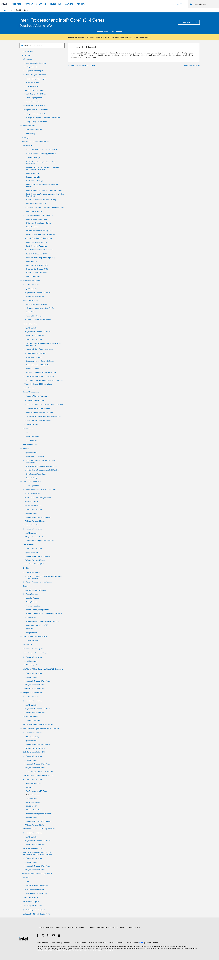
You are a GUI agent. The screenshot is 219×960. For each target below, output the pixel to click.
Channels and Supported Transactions (39, 814)
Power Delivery (28, 388)
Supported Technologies (34, 71)
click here (124, 37)
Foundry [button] (81, 4)
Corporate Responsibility (107, 927)
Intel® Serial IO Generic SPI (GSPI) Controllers (39, 829)
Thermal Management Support (35, 79)
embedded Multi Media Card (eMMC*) (36, 914)
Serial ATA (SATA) (29, 544)
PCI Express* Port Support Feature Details (39, 541)
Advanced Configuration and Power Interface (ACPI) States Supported (43, 344)
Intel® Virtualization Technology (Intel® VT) (41, 154)
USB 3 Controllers (33, 494)
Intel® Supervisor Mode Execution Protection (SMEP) (42, 185)
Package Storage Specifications (36, 122)
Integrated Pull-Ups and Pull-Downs (38, 293)
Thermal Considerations (35, 400)
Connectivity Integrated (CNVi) (33, 689)
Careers (92, 927)
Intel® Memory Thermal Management (39, 413)
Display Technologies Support (35, 590)
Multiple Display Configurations (37, 610)
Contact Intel (60, 927)
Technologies (28, 145)
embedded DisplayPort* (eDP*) (37, 625)
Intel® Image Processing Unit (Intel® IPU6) (39, 308)
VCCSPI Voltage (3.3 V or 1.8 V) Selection (39, 772)
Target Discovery (32, 799)
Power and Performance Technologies (39, 215)
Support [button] (29, 4)
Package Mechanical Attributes (36, 114)
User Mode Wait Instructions (36, 273)
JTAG (27, 881)
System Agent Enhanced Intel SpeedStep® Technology (44, 380)
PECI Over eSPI (31, 806)
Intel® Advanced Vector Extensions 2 (40, 250)
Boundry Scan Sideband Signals (37, 886)
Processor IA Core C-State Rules (38, 365)
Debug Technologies (33, 277)
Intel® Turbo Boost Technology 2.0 (39, 238)
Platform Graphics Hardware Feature (39, 582)
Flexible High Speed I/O (34, 98)
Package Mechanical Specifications (35, 110)
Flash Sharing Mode (33, 802)
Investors (82, 927)
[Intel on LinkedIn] (48, 936)
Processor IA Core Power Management (39, 349)
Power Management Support (36, 75)
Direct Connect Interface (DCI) (36, 893)
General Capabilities (32, 486)
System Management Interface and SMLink (38, 725)
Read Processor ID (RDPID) (36, 204)
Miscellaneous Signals (31, 902)
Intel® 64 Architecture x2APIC (36, 254)
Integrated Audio (32, 633)
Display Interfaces (32, 594)
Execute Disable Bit (33, 177)
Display (25, 586)
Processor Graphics (33, 572)
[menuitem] (5, 10)
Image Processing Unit (31, 300)
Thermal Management (31, 392)
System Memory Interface (35, 456)
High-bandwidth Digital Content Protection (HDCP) (44, 613)
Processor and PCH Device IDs (34, 106)
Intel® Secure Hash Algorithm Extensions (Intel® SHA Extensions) (45, 195)
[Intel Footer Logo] (24, 938)
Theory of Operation (33, 720)
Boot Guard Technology (34, 181)
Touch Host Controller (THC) (33, 848)
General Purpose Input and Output (35, 653)
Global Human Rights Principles (177, 948)
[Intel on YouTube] (54, 936)
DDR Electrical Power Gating (36, 474)
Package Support (31, 67)
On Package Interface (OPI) (32, 906)
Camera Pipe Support (33, 316)
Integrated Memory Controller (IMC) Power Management (41, 461)
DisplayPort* (31, 617)
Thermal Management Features (38, 408)
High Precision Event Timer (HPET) (35, 636)
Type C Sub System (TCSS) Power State (38, 384)
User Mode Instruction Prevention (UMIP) (41, 200)
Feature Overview (32, 285)
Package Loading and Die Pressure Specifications (43, 118)
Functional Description (34, 130)
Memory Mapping (29, 125)
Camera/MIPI (30, 312)
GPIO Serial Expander (30, 665)
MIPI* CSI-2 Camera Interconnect (39, 320)
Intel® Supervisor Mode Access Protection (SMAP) (44, 190)
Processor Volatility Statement (35, 63)
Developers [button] (55, 4)
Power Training (31, 478)
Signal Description (31, 289)
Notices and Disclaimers (77, 948)
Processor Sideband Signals (33, 649)
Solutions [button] (41, 4)
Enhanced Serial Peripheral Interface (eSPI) (38, 775)
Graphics (26, 568)
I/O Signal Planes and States (35, 296)
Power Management (30, 324)
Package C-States (32, 369)
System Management (30, 716)
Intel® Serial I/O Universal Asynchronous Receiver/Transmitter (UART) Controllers (37, 853)
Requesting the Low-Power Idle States (40, 361)
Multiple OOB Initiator (34, 810)
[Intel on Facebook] (37, 936)
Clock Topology (31, 440)
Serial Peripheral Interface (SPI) (34, 752)
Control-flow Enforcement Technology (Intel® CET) (45, 207)
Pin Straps (25, 138)
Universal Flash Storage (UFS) (33, 564)
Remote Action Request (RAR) (37, 269)
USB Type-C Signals (32, 502)
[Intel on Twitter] (43, 936)
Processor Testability (32, 86)
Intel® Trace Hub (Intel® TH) (34, 890)
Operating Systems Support (34, 90)
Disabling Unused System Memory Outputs (41, 466)
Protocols (29, 787)
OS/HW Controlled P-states (37, 353)
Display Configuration (32, 598)
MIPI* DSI (29, 629)
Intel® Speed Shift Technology (37, 246)
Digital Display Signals (31, 898)
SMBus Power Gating (32, 737)
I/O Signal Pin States (32, 436)
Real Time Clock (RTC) (30, 444)
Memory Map (30, 134)
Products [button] (16, 4)
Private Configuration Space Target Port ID (37, 874)
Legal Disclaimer (28, 51)
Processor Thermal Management (37, 396)
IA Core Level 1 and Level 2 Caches (38, 223)
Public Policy (134, 927)
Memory (26, 448)
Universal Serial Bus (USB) (32, 505)
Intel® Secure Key (32, 173)
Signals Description (31, 553)
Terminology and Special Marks (36, 94)
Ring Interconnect (32, 227)
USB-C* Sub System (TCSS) (32, 482)
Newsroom (72, 927)
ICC (27, 432)
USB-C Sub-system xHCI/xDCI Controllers (41, 490)
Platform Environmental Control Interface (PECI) (43, 149)
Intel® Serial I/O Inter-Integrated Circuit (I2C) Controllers (43, 669)
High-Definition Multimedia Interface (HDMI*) (42, 621)
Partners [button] (68, 4)
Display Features (32, 602)
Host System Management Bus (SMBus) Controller (41, 729)
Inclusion (123, 927)
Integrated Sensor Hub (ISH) (33, 693)
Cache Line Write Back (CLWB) (37, 265)
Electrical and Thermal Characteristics (35, 142)
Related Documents (32, 102)
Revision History (27, 55)
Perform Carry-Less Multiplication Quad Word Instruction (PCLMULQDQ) (42, 168)
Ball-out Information (32, 83)
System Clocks (28, 428)
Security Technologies (33, 158)
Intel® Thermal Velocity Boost (36, 242)
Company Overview (45, 927)
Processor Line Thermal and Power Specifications (43, 416)
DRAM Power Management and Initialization (43, 470)
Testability (26, 877)
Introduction (27, 59)
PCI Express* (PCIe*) (30, 525)
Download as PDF (188, 22)
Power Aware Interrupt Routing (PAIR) (39, 231)
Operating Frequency (33, 783)
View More (108, 31)
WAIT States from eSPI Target (36, 791)
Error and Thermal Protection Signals (38, 420)
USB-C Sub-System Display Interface (38, 498)
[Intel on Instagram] (59, 936)
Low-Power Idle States (34, 357)
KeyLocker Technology (34, 211)
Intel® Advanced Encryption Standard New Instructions (41, 163)
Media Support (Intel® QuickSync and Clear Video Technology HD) (44, 577)
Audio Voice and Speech (31, 281)
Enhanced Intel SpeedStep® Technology (40, 234)
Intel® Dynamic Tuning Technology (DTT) (40, 258)
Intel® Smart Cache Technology (37, 219)
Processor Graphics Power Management (40, 376)
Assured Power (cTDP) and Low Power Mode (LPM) (45, 404)
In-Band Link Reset (33, 795)
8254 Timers (27, 645)
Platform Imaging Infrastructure (36, 304)
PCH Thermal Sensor (30, 424)
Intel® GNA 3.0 (31, 261)
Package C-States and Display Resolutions (41, 372)
